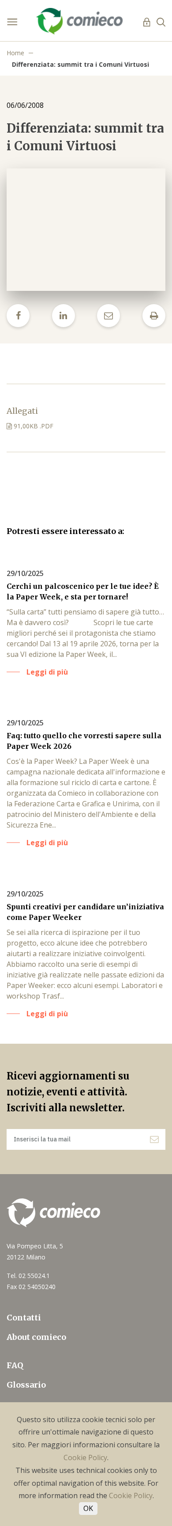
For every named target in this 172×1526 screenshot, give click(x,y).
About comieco (36, 1337)
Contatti (24, 1317)
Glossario (26, 1385)
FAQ (15, 1365)
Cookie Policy (85, 1457)
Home (15, 53)
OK (88, 1508)
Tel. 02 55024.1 (28, 1275)
